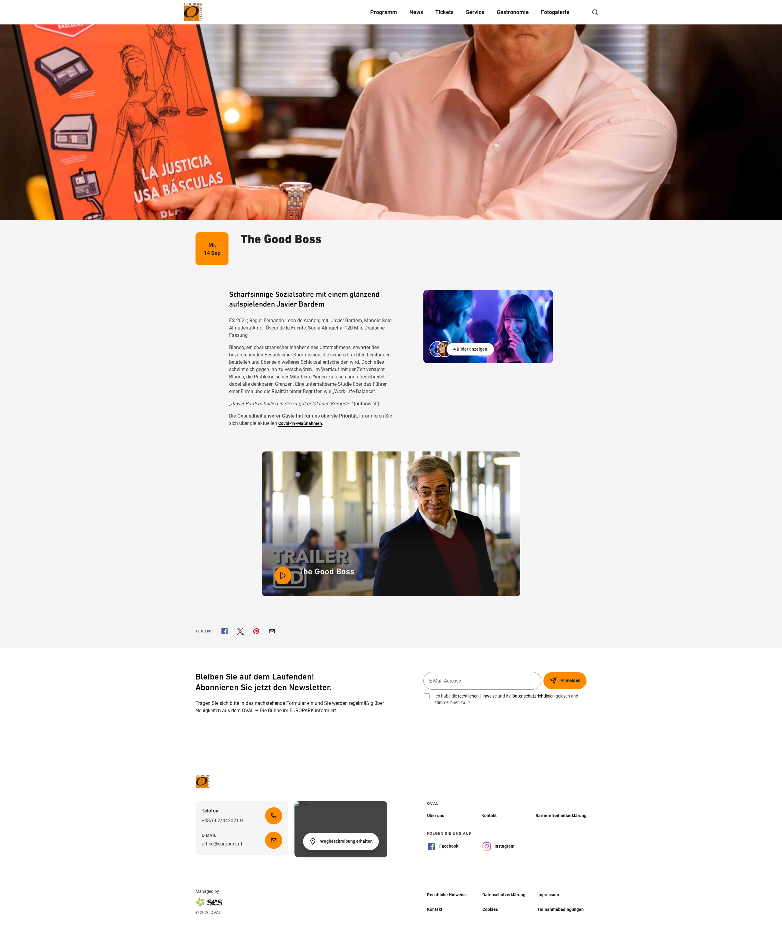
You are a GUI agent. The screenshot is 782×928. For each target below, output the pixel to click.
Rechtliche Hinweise (447, 894)
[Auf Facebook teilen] (224, 631)
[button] (462, 349)
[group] (488, 326)
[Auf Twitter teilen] (240, 631)
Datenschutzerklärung (503, 894)
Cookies (490, 909)
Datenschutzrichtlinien (533, 696)
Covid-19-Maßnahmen (300, 423)
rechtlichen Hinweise (477, 696)
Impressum (548, 894)
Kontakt (434, 909)
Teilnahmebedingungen (560, 909)
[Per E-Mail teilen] (272, 631)
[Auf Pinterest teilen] (256, 631)
